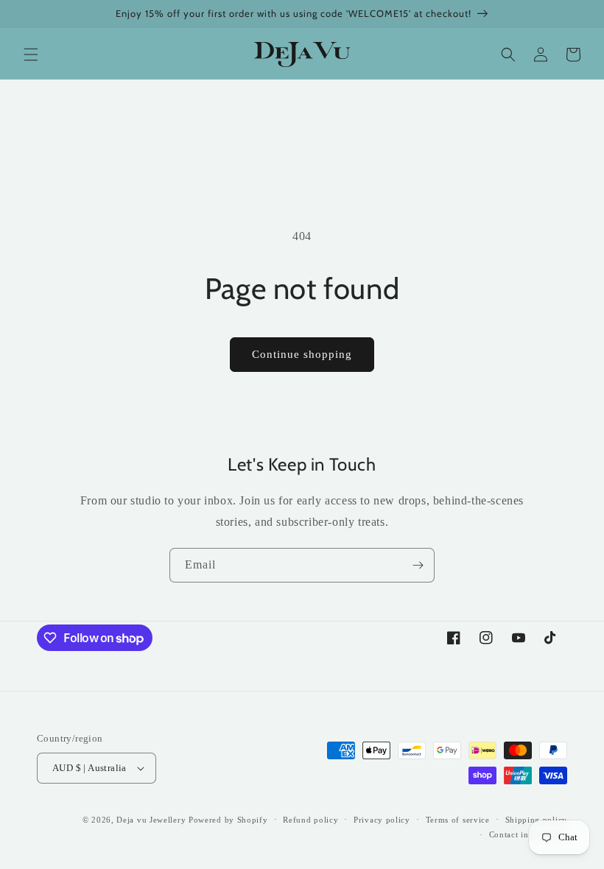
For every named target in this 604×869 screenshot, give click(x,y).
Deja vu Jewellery (151, 819)
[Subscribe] (417, 565)
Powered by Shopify (228, 819)
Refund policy (310, 819)
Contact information (528, 834)
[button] (31, 54)
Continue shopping (302, 354)
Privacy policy (382, 819)
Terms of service (458, 819)
